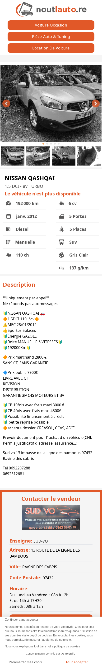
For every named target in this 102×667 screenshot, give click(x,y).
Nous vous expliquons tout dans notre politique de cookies (42, 646)
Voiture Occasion (51, 25)
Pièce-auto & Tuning (51, 36)
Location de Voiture (51, 48)
